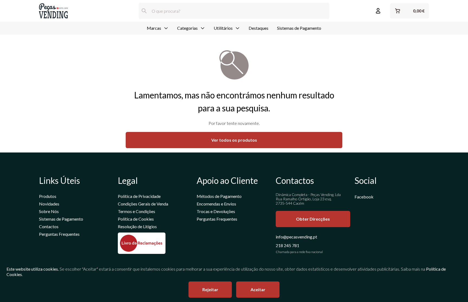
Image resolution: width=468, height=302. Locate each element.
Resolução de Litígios (137, 226)
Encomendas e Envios (216, 203)
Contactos (48, 226)
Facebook (364, 196)
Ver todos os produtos (234, 139)
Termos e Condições (136, 211)
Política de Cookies (136, 218)
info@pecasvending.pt (296, 236)
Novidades (49, 203)
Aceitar (258, 289)
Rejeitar (210, 289)
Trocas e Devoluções (216, 211)
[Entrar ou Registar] (378, 10)
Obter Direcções (313, 218)
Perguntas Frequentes (59, 234)
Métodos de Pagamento (219, 196)
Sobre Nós (49, 211)
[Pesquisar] (144, 10)
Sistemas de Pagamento (299, 28)
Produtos (47, 196)
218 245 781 (287, 245)
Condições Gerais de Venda (143, 203)
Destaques (258, 28)
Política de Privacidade (139, 196)
